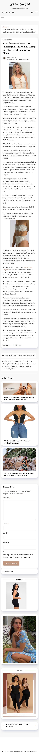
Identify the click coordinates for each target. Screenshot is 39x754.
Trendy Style (7, 40)
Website (6, 542)
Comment (7, 497)
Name (5, 523)
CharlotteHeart (11, 57)
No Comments (25, 59)
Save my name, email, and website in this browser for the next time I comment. (18, 556)
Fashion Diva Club (19, 5)
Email (5, 533)
